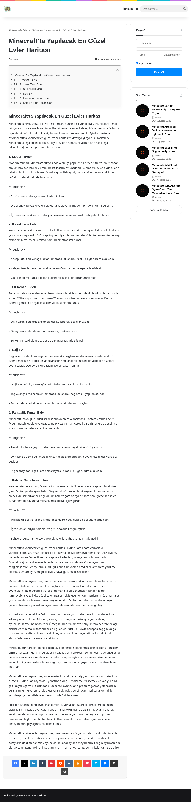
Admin (157, 117)
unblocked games (13, 795)
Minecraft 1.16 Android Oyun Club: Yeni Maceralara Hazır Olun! (166, 189)
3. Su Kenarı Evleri (31, 88)
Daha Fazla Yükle (159, 209)
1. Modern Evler (28, 79)
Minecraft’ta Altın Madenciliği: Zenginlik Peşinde (166, 109)
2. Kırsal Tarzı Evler (31, 84)
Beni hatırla (145, 63)
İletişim (128, 8)
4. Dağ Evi (26, 93)
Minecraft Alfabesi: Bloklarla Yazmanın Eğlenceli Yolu (164, 130)
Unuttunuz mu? (172, 54)
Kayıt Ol (159, 72)
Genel (27, 30)
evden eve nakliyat (35, 795)
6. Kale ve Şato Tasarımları (36, 102)
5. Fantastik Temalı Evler (35, 98)
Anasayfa (16, 30)
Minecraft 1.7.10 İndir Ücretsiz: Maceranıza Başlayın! (165, 168)
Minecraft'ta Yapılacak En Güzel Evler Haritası (42, 75)
